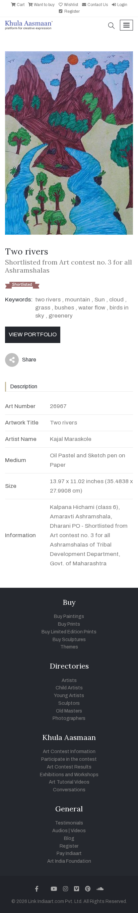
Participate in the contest (69, 759)
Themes (69, 646)
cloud (116, 299)
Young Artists (69, 695)
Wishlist (70, 4)
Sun (99, 299)
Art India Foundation (69, 861)
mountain (77, 299)
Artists (69, 680)
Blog (69, 838)
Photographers (69, 718)
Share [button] (24, 361)
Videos (78, 830)
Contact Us (97, 4)
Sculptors (69, 703)
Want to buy (44, 4)
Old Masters (69, 711)
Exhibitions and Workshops (69, 774)
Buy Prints (69, 624)
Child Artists (69, 687)
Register (71, 11)
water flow (91, 307)
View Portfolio (33, 334)
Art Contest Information (69, 751)
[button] (111, 26)
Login (121, 4)
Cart (20, 4)
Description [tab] (23, 386)
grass (42, 307)
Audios (60, 830)
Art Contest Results (69, 766)
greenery (61, 315)
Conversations (69, 789)
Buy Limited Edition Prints (69, 631)
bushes (64, 307)
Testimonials (69, 822)
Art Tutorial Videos (69, 782)
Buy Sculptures (69, 639)
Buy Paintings (69, 616)
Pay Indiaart (69, 853)
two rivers (48, 299)
